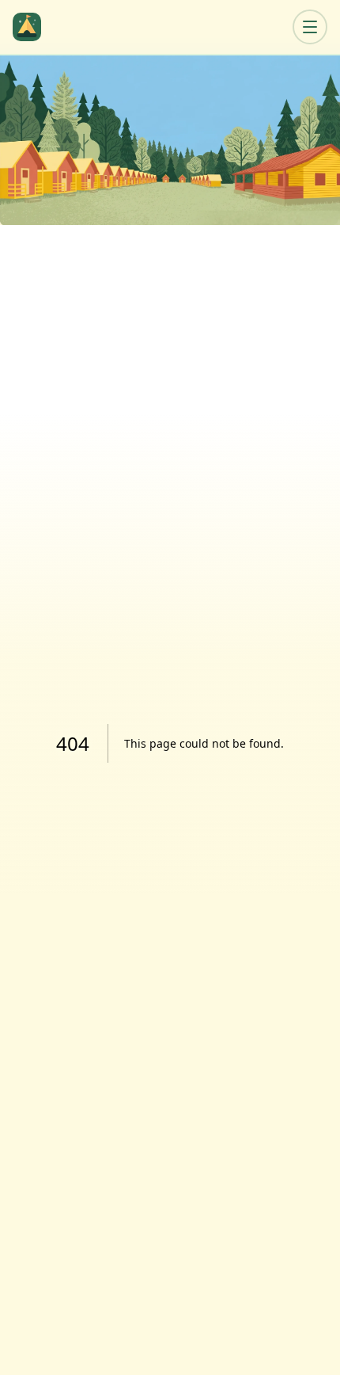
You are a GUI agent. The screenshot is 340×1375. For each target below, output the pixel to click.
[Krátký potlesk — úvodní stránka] (30, 27)
